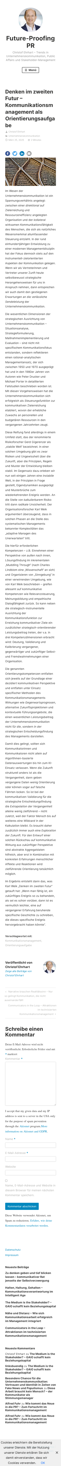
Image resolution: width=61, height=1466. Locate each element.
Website (10, 1166)
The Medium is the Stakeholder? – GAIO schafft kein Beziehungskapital (30, 1357)
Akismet (24, 1126)
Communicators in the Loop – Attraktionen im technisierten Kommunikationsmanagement (32, 1010)
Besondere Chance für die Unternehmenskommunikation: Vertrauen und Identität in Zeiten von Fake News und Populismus (30, 1383)
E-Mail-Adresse (16, 1153)
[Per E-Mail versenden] (29, 153)
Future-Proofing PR (30, 41)
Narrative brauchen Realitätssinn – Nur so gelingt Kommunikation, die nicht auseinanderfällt (29, 996)
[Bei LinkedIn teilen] (22, 153)
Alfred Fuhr (13, 1403)
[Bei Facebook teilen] (7, 153)
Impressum (12, 1255)
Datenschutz (13, 1249)
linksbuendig (14, 1366)
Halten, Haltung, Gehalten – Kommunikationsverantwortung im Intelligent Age (29, 1291)
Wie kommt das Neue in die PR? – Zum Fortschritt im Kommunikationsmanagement (29, 1407)
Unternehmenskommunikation (24, 135)
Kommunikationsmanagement (23, 940)
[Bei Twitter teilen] (14, 153)
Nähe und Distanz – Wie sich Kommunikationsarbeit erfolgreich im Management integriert (28, 1317)
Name (10, 1139)
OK (43, 1463)
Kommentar (14, 1059)
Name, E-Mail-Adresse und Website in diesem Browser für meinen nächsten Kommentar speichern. (30, 1190)
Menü (32, 70)
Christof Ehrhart (16, 131)
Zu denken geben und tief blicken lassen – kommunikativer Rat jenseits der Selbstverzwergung (28, 1276)
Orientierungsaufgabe (18, 945)
